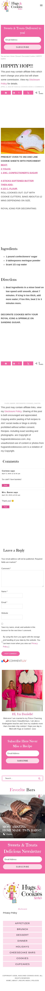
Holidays (22, 946)
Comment (6, 568)
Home (8, 980)
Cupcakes (22, 964)
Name (4, 591)
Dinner (23, 941)
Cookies (22, 958)
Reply (5, 485)
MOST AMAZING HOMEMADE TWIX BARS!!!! (22, 828)
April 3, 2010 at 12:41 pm (11, 473)
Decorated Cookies (24, 403)
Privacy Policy (10, 913)
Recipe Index (24, 980)
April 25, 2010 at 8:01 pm (11, 495)
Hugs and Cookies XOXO (11, 6)
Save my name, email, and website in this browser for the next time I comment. (18, 628)
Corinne (6, 471)
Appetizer (22, 923)
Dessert (22, 935)
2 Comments (38, 87)
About (15, 980)
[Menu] (41, 5)
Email (4, 602)
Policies (35, 980)
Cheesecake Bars (23, 952)
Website (4, 613)
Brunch (22, 929)
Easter (37, 403)
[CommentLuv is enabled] (14, 661)
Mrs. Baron (7, 492)
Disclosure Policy (13, 411)
